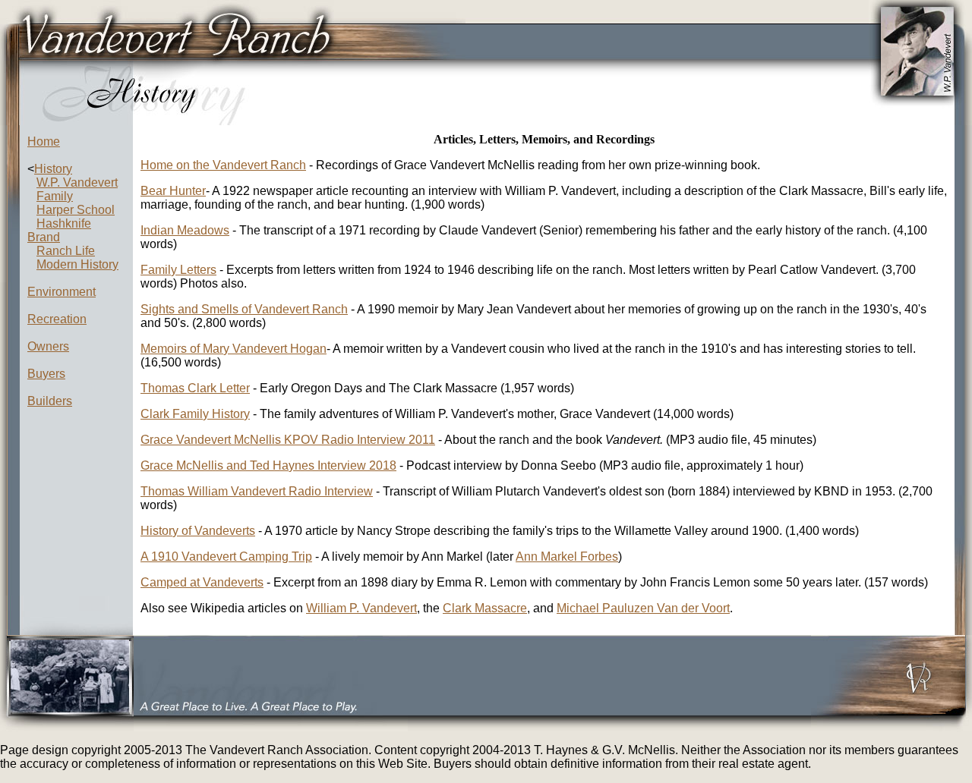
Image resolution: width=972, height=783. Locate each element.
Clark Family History (195, 413)
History (53, 168)
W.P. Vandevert (77, 182)
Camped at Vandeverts (202, 582)
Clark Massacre (485, 608)
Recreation (57, 319)
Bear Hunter (173, 190)
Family (54, 196)
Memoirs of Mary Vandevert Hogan (233, 348)
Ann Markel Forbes (567, 556)
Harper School (75, 209)
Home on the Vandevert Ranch (223, 165)
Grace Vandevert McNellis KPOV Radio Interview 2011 (287, 439)
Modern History (77, 264)
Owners (48, 346)
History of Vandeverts (197, 530)
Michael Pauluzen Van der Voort (643, 608)
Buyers (46, 373)
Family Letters (178, 269)
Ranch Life (65, 250)
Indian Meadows (184, 230)
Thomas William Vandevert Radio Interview (256, 491)
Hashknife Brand (59, 230)
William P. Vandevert (361, 608)
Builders (49, 401)
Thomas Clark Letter (195, 388)
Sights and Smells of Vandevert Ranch (244, 309)
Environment (61, 291)
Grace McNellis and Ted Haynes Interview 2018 (268, 465)
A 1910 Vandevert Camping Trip (226, 556)
